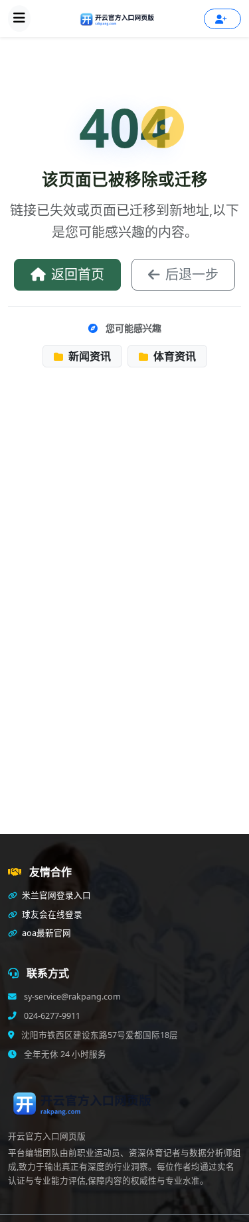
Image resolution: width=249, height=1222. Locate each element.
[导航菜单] (19, 18)
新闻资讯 (88, 356)
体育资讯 (173, 356)
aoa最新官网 (45, 933)
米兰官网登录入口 (55, 895)
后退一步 (191, 274)
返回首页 (77, 274)
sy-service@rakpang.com (71, 996)
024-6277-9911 (51, 1015)
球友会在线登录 (51, 914)
